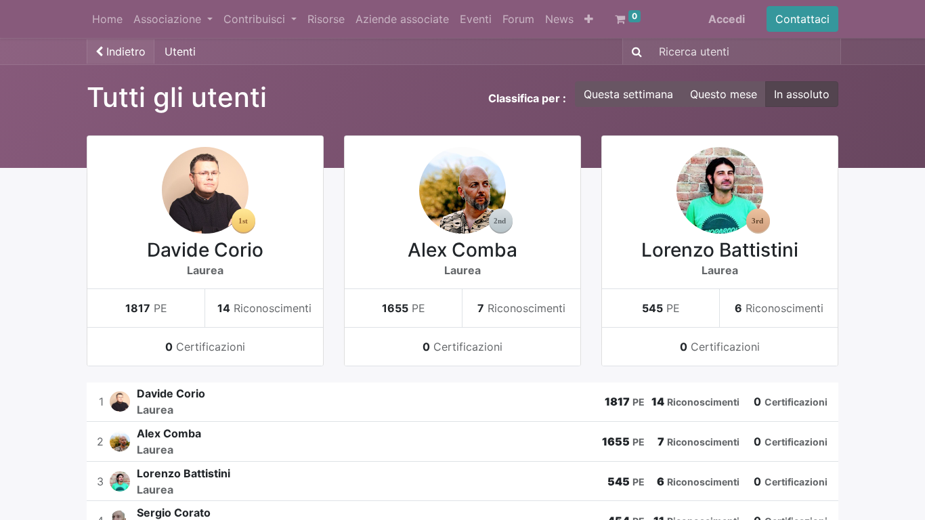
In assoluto (802, 94)
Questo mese (723, 94)
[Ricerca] (634, 51)
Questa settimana (628, 94)
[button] (589, 18)
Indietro (124, 51)
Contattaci (802, 19)
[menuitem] (107, 18)
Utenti (180, 51)
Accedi (726, 19)
